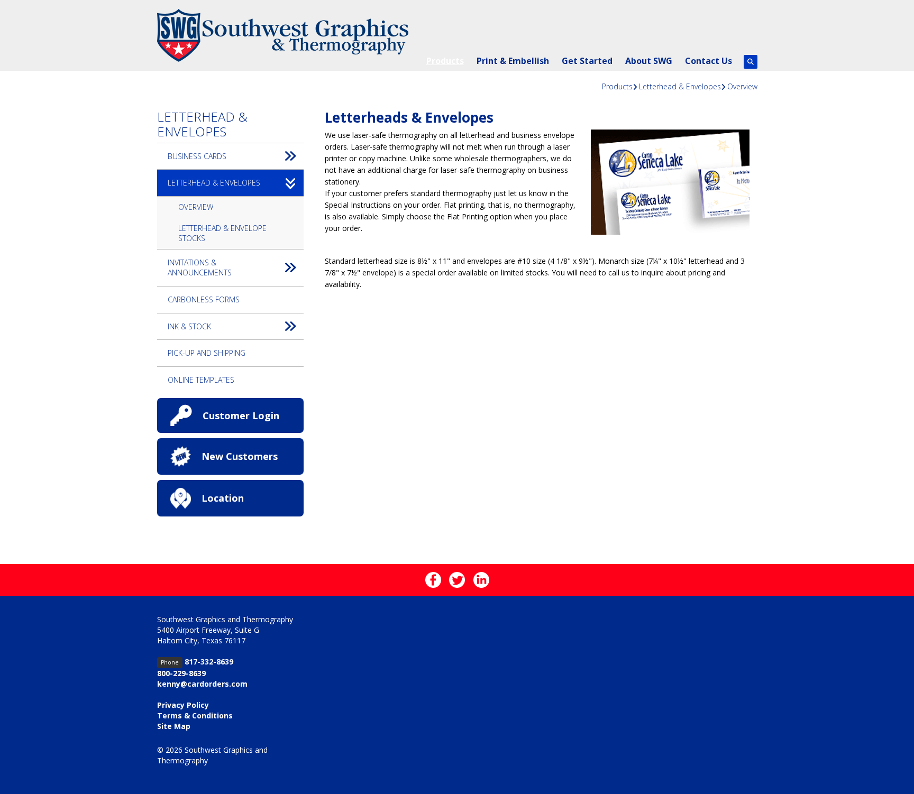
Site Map (173, 726)
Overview (742, 86)
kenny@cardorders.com (202, 684)
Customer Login (241, 415)
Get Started (587, 61)
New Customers (240, 456)
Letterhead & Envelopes (680, 86)
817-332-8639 (209, 662)
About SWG (648, 61)
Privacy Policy (183, 705)
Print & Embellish (513, 61)
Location (223, 498)
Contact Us (708, 61)
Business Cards (197, 156)
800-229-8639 (181, 673)
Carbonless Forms (204, 299)
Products (445, 61)
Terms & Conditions (195, 715)
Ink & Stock (189, 326)
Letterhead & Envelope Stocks (222, 233)
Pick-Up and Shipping (206, 353)
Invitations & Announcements (200, 267)
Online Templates (201, 380)
